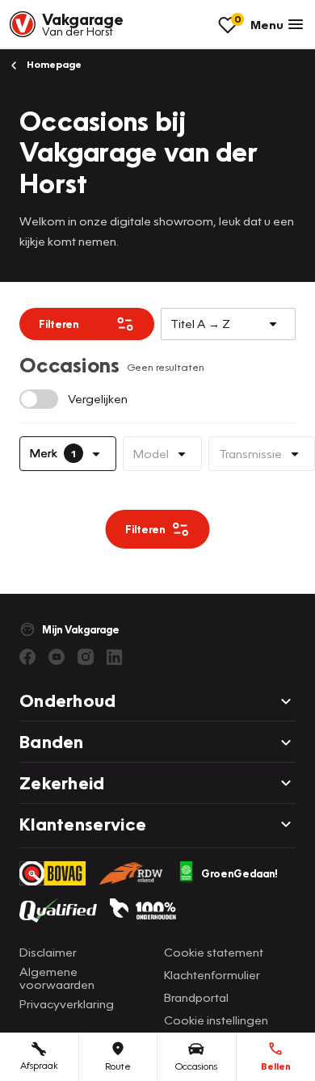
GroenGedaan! (239, 873)
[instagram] (86, 657)
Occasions (196, 1066)
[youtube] (56, 657)
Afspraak (39, 1065)
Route (118, 1066)
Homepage (53, 64)
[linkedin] (115, 657)
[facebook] (27, 657)
